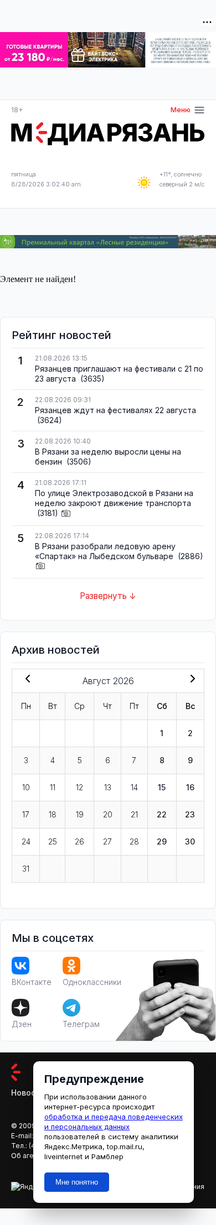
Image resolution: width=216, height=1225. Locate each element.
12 (79, 787)
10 (26, 787)
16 (190, 787)
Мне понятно (76, 1182)
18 (52, 814)
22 (162, 814)
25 (52, 841)
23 (190, 814)
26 (79, 841)
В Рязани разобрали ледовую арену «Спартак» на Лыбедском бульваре (105, 551)
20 (107, 814)
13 (107, 787)
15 (162, 787)
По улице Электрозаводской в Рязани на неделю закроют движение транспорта (114, 498)
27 (107, 841)
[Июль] (25, 679)
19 (80, 814)
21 (134, 814)
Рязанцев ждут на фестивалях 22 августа (115, 410)
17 (25, 814)
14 (134, 787)
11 (52, 787)
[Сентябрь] (190, 679)
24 (26, 841)
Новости (28, 1092)
